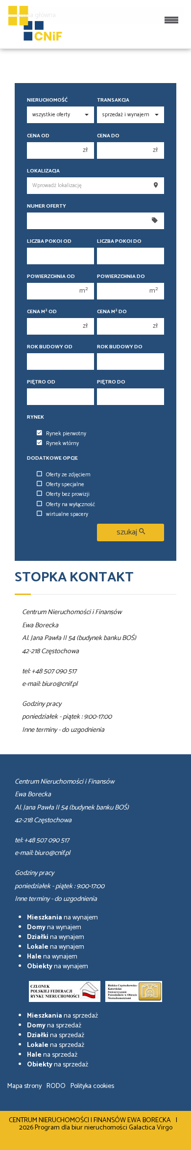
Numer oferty (46, 206)
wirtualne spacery (67, 514)
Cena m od (42, 312)
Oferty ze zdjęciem (68, 474)
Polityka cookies (92, 1086)
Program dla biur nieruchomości (82, 1127)
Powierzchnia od (51, 276)
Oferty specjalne (65, 484)
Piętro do (111, 382)
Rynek (35, 417)
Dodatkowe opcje (52, 458)
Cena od (38, 136)
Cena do (108, 136)
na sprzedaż (62, 1016)
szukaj (128, 532)
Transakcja (113, 100)
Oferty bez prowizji (68, 494)
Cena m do (112, 312)
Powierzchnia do (121, 276)
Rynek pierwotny (66, 433)
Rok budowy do (120, 347)
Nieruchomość (47, 100)
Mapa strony (24, 1086)
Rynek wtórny (62, 443)
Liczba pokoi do (119, 241)
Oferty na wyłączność (70, 504)
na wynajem (62, 917)
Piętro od (41, 382)
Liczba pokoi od (49, 241)
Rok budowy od (49, 347)
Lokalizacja (43, 171)
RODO (56, 1086)
